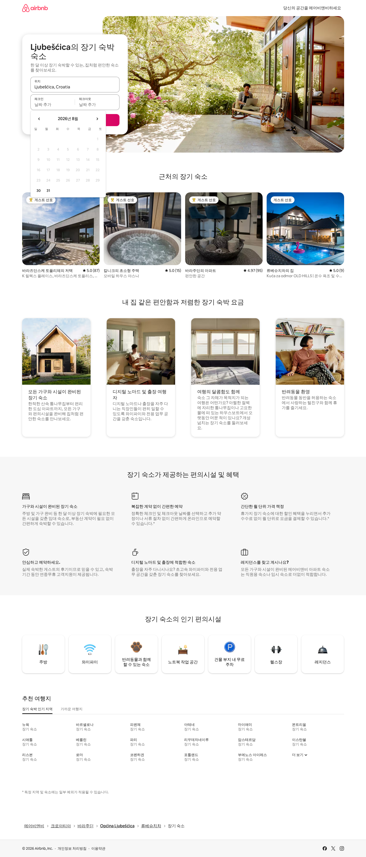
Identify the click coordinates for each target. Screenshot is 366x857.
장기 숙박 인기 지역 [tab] (37, 709)
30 (38, 190)
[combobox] (74, 87)
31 (48, 190)
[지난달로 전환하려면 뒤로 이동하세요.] (39, 118)
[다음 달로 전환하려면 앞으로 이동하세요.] (97, 118)
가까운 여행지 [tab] (72, 709)
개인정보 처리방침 (72, 848)
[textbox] (52, 104)
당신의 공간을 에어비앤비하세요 (312, 8)
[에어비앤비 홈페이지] (35, 8)
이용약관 (98, 848)
